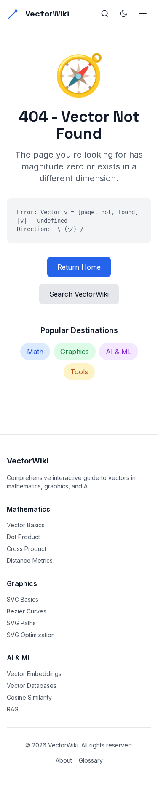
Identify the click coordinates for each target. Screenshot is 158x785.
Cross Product (26, 548)
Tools (79, 372)
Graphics (74, 351)
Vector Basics (26, 525)
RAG (13, 709)
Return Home (79, 267)
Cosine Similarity (29, 697)
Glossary (91, 760)
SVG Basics (22, 599)
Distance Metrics (30, 560)
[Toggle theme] (123, 13)
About (64, 760)
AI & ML (118, 351)
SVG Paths (21, 623)
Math (35, 351)
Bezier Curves (26, 611)
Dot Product (23, 536)
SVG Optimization (31, 634)
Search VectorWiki (79, 294)
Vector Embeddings (34, 673)
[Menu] (142, 13)
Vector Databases (31, 685)
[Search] (104, 13)
